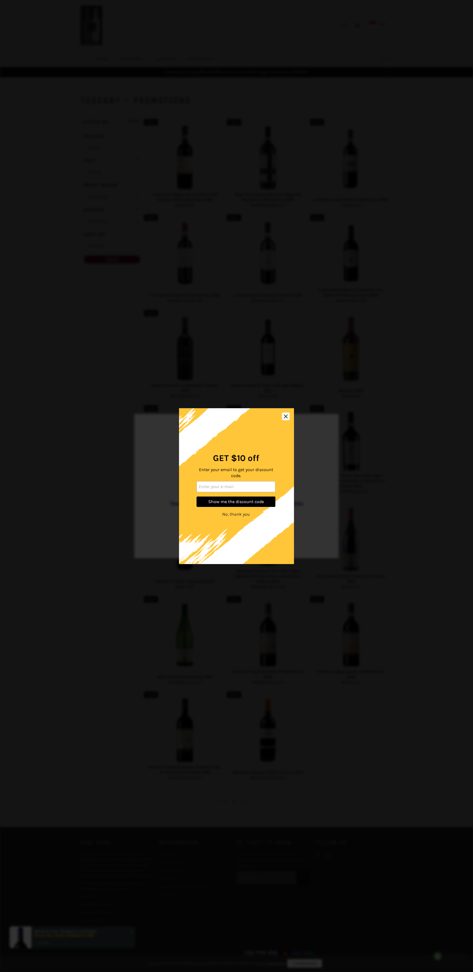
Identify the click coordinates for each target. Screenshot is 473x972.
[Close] (286, 416)
